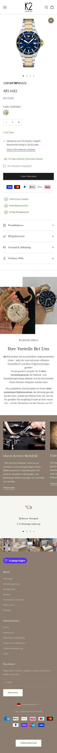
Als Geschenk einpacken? (19, 165)
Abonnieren (13, 692)
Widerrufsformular (28, 743)
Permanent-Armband (13, 599)
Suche (6, 627)
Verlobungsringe (11, 584)
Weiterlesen (9, 487)
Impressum (8, 632)
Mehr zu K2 (8, 604)
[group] (6, 545)
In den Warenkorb (28, 176)
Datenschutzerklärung (14, 637)
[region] (28, 514)
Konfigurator (9, 589)
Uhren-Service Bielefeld (20, 456)
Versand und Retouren (14, 643)
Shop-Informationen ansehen (21, 149)
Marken (6, 594)
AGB (5, 653)
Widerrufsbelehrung (13, 648)
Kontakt (7, 610)
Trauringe (7, 578)
